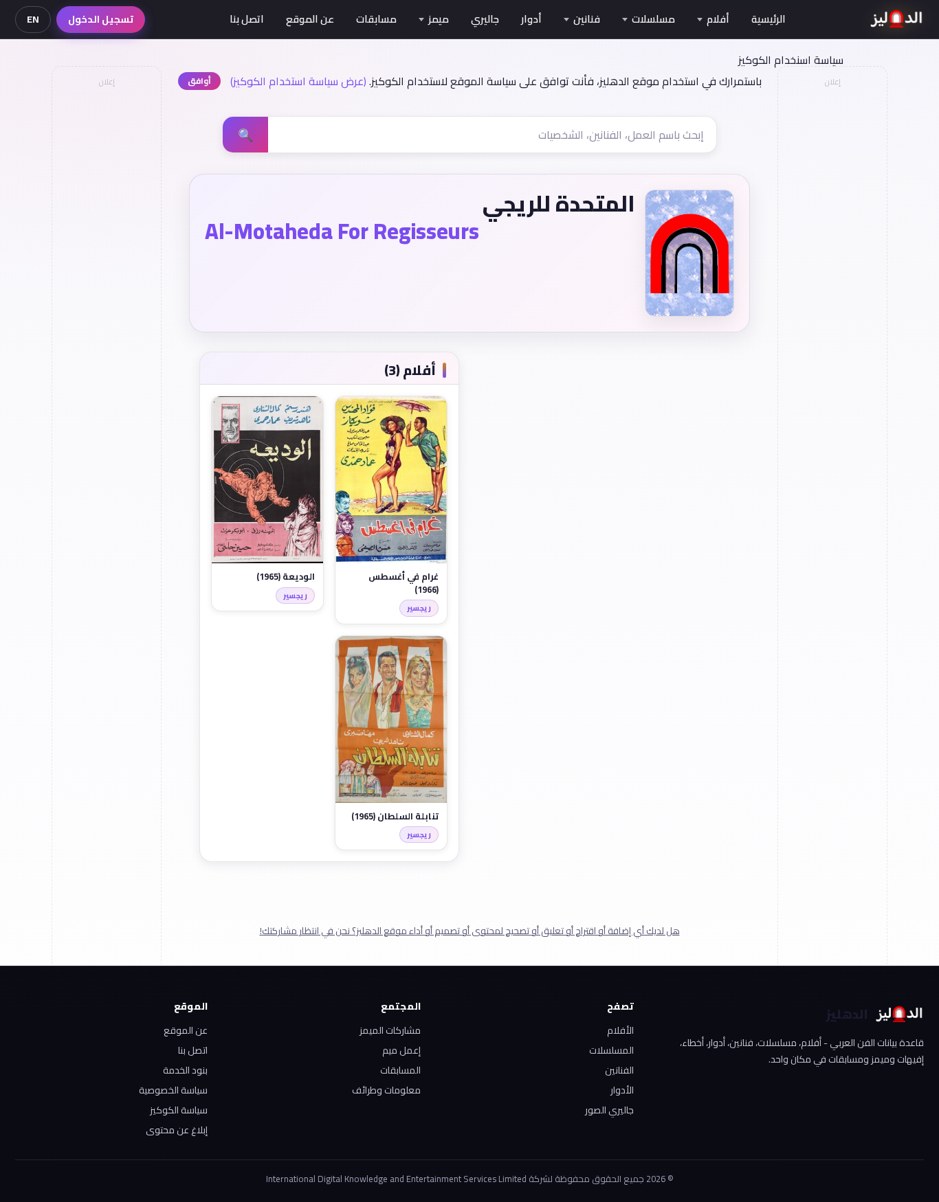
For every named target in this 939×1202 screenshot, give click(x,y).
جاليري (485, 19)
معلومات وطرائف (386, 1090)
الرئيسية (768, 19)
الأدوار (622, 1090)
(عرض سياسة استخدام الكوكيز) (298, 81)
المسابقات (400, 1070)
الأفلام (620, 1030)
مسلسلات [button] (653, 19)
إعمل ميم (401, 1050)
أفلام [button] (718, 19)
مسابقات (376, 19)
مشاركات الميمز (390, 1030)
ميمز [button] (438, 19)
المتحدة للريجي (559, 203)
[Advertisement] (106, 299)
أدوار (531, 19)
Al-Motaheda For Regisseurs (342, 230)
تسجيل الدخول (100, 19)
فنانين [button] (586, 19)
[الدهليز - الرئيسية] (897, 19)
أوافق (199, 81)
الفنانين (619, 1070)
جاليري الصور (609, 1110)
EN (33, 19)
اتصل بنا (247, 19)
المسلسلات (611, 1050)
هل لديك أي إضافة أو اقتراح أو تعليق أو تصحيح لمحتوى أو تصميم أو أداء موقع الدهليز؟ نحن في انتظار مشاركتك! (470, 931)
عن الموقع (310, 19)
